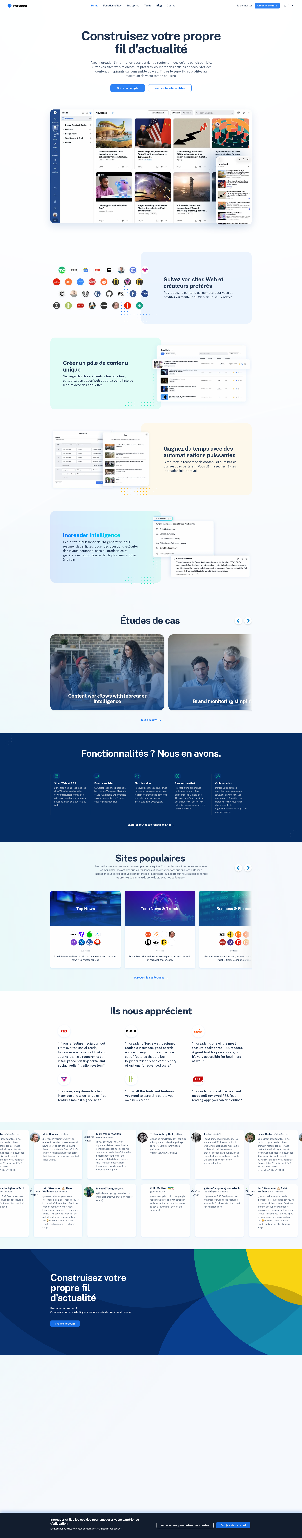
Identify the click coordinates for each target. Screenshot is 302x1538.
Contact (171, 5)
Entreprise (133, 5)
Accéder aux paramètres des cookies (185, 1525)
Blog (159, 5)
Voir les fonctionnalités (170, 88)
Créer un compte (267, 5)
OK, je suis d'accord (233, 1525)
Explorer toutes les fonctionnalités (149, 824)
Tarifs (147, 5)
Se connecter (244, 5)
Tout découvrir (149, 720)
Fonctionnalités (112, 5)
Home (94, 5)
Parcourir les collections (149, 977)
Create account (65, 1323)
